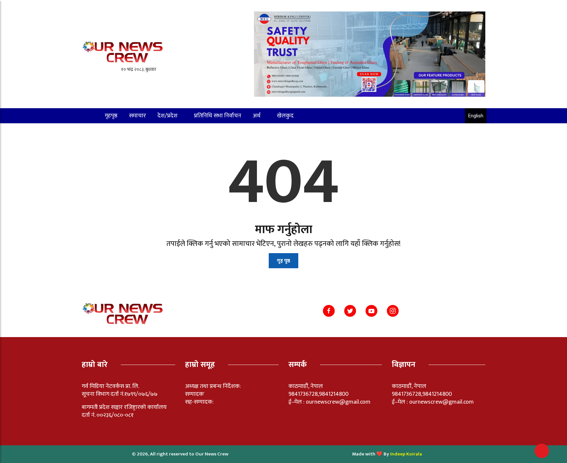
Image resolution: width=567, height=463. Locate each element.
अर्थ (257, 116)
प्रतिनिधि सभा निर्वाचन (217, 116)
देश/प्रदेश (168, 116)
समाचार (137, 116)
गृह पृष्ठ (283, 260)
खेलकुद (285, 116)
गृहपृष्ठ (111, 116)
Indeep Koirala (406, 454)
